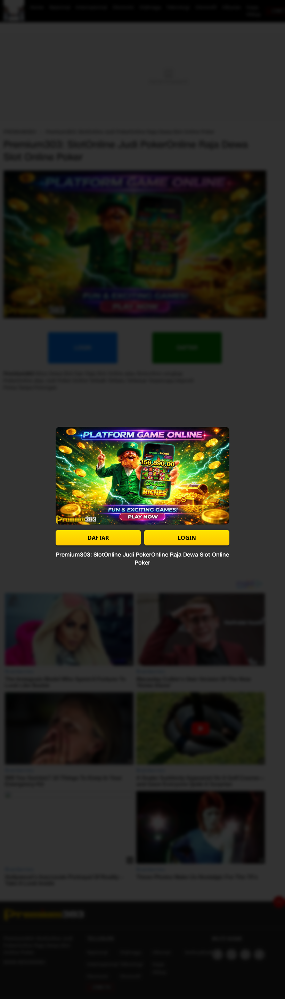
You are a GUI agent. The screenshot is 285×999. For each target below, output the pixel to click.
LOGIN (187, 538)
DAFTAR (98, 538)
